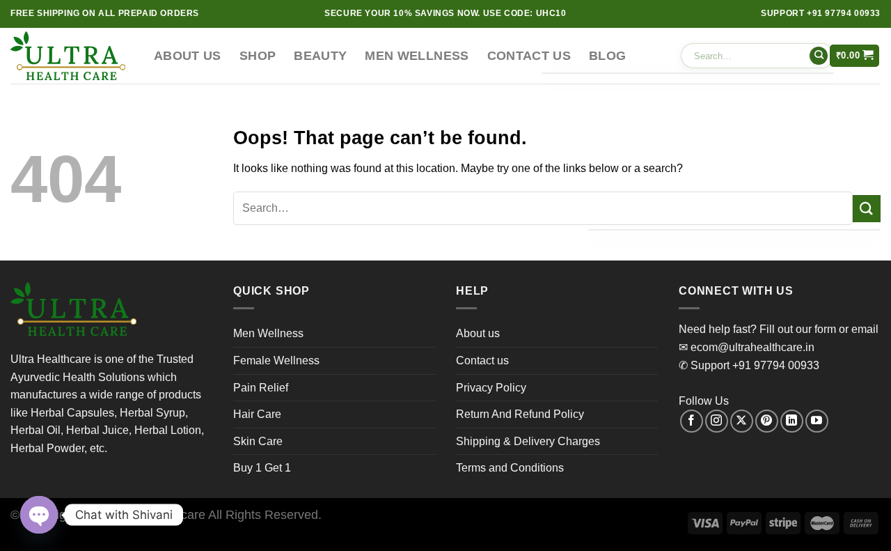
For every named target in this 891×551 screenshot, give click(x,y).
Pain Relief (260, 388)
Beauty (320, 56)
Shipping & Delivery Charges (528, 441)
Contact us (529, 56)
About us (187, 56)
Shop (257, 56)
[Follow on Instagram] (716, 421)
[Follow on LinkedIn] (791, 421)
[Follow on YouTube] (816, 421)
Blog (607, 56)
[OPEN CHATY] (39, 515)
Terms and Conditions (510, 468)
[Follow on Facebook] (691, 421)
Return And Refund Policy (520, 414)
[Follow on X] (741, 421)
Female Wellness (276, 360)
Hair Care (257, 414)
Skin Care (258, 441)
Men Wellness (416, 56)
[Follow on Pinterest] (766, 421)
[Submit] (819, 56)
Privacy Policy (491, 388)
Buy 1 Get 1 (262, 468)
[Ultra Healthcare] (71, 56)
